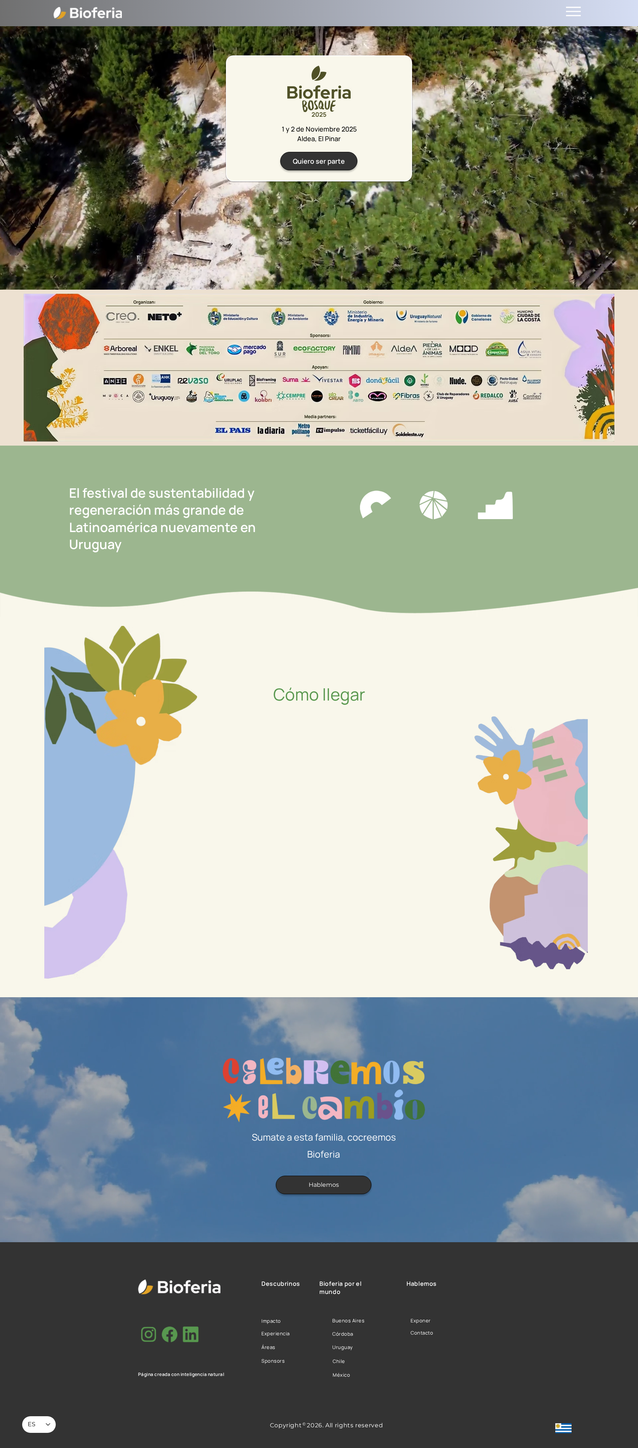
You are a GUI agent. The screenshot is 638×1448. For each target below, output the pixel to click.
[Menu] (573, 11)
